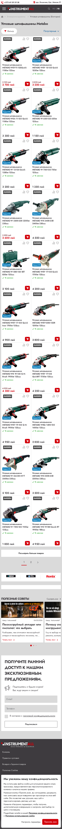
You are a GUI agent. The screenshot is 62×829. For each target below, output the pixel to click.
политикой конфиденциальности (39, 715)
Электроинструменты (16, 16)
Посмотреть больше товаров (31, 553)
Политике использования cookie (20, 815)
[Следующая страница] (38, 562)
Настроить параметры (31, 821)
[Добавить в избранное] (27, 39)
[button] (49, 9)
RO (53, 8)
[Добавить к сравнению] (23, 39)
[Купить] (27, 84)
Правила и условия (10, 758)
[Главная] (21, 8)
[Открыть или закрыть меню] (4, 9)
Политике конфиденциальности (43, 813)
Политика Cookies (10, 770)
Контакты (6, 751)
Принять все (50, 821)
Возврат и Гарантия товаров (14, 764)
